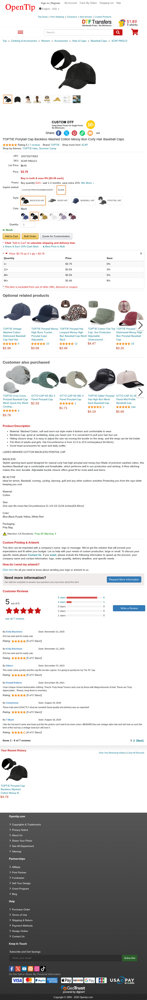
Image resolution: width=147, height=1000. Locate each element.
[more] (98, 133)
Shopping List (106, 3)
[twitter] (66, 133)
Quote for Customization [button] (56, 236)
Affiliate (16, 867)
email (53, 554)
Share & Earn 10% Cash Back (21, 246)
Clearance (72, 17)
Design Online (20, 931)
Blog (14, 894)
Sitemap (16, 851)
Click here (8, 569)
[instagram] (36, 968)
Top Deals (43, 17)
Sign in (45, 3)
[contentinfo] (20, 7)
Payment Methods (22, 925)
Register (55, 3)
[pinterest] (74, 133)
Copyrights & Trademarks (26, 824)
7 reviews (34, 144)
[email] (90, 133)
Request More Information (124, 579)
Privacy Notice (20, 829)
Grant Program (20, 888)
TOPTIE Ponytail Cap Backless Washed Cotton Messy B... (13, 789)
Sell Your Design (21, 883)
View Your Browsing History (112, 753)
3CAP (84, 144)
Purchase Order (21, 909)
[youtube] (24, 968)
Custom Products (103, 17)
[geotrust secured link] (73, 989)
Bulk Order (30, 236)
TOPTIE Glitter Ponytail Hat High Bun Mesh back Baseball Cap (101, 399)
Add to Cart (11, 236)
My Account (71, 3)
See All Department (20, 32)
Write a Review (129, 608)
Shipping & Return (22, 920)
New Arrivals (86, 17)
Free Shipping (57, 17)
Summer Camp (47, 148)
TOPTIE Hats (30, 148)
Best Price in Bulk (54, 246)
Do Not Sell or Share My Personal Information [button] (35, 974)
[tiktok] (43, 968)
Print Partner (19, 872)
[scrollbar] (73, 354)
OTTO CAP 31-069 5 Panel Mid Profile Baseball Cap (128, 399)
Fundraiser (18, 877)
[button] (49, 9)
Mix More (87, 182)
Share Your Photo (22, 840)
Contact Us (34, 554)
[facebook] (58, 133)
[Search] (117, 32)
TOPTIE (55, 144)
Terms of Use (19, 914)
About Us (17, 835)
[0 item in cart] (134, 33)
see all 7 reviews (14, 618)
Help (118, 3)
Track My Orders (88, 3)
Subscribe (129, 958)
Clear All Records (135, 753)
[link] (82, 133)
